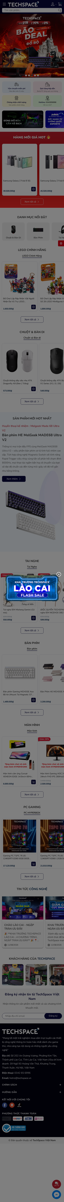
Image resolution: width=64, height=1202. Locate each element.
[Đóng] (59, 574)
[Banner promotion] (32, 587)
